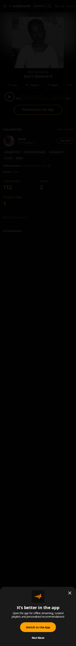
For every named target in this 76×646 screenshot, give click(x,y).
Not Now (38, 638)
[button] (38, 323)
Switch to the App (38, 627)
